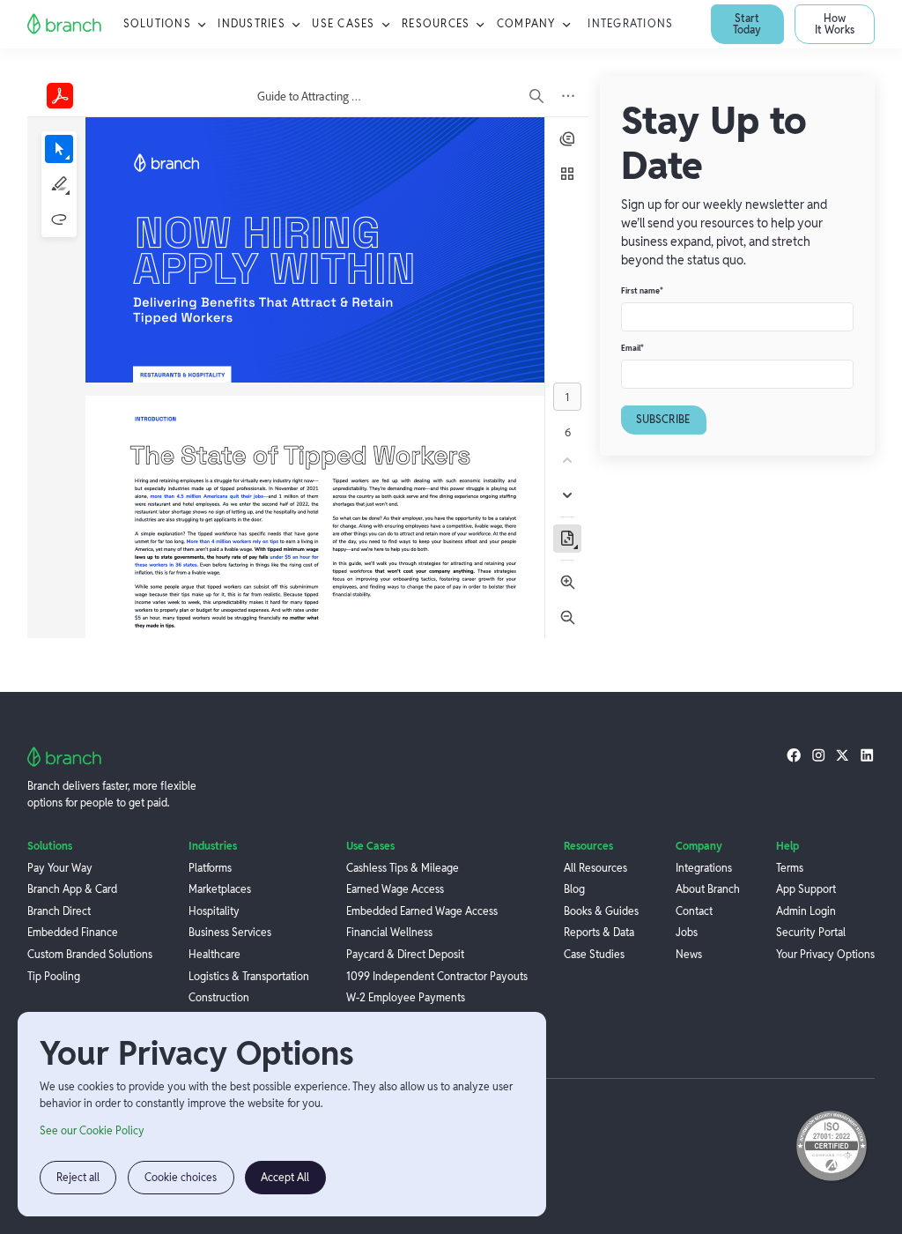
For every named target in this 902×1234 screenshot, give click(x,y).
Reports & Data (599, 933)
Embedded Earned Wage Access (422, 911)
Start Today (747, 23)
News (689, 955)
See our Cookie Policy (92, 1131)
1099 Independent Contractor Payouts (437, 977)
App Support (806, 889)
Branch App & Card (72, 889)
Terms (789, 868)
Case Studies (594, 955)
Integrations (630, 24)
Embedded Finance (72, 933)
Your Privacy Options (825, 955)
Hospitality (214, 911)
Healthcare (214, 955)
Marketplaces (220, 889)
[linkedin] (867, 754)
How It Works (834, 23)
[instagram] (818, 754)
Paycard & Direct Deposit (405, 955)
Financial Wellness (389, 933)
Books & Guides (601, 911)
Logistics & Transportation (249, 977)
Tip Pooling (53, 977)
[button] (165, 24)
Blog (574, 889)
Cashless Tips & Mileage (402, 868)
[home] (64, 24)
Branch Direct (59, 911)
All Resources (595, 868)
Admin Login (806, 911)
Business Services (230, 933)
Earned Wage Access (395, 889)
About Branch (708, 889)
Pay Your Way (59, 868)
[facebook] (794, 754)
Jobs (687, 933)
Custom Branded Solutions (89, 955)
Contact (694, 911)
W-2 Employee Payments (405, 998)
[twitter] (842, 754)
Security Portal (811, 933)
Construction (219, 998)
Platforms (210, 868)
